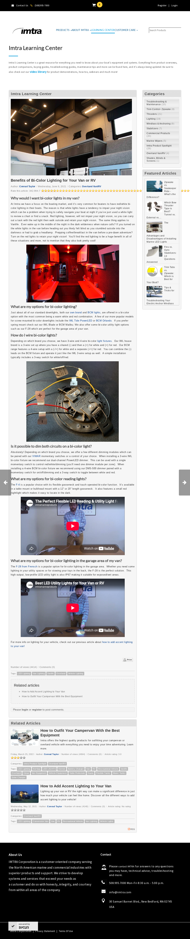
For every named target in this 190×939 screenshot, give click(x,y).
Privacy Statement (45, 931)
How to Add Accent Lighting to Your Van (43, 691)
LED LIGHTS (49, 769)
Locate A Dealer (20, 16)
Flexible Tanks (103, 773)
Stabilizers (154, 128)
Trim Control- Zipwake (161, 109)
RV (94, 769)
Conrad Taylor (27, 186)
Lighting (154, 119)
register (37, 709)
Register (162, 5)
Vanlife (50, 673)
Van (88, 769)
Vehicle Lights (107, 821)
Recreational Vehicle (108, 769)
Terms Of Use (66, 931)
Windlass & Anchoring (160, 123)
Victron (61, 769)
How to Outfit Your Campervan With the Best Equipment (52, 696)
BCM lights (94, 312)
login (25, 709)
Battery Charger (76, 769)
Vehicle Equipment (58, 773)
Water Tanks (119, 773)
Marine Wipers (156, 141)
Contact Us (22, 5)
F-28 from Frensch (26, 566)
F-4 (18, 484)
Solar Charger (19, 777)
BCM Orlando (104, 320)
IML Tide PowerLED (80, 320)
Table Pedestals (77, 773)
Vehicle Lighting (75, 673)
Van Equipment (39, 773)
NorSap (36, 769)
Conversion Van (40, 821)
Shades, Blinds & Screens (156, 159)
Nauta (91, 773)
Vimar (26, 773)
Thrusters (154, 114)
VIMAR (36, 456)
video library (38, 72)
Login (174, 5)
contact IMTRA (126, 866)
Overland (60, 673)
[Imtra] (27, 31)
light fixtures (104, 341)
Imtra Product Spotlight (35, 764)
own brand (76, 312)
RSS (132, 829)
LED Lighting (24, 673)
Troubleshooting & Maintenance (157, 103)
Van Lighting (39, 673)
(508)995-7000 (42, 5)
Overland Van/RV (91, 186)
